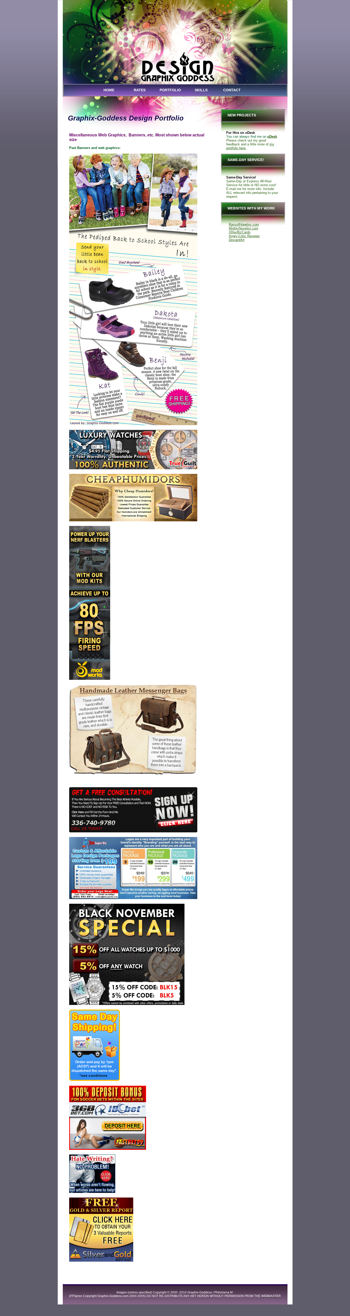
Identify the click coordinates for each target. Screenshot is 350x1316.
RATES (140, 90)
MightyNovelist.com (243, 228)
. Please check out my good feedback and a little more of (252, 140)
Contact (232, 90)
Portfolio (170, 90)
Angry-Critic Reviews (244, 236)
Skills (201, 90)
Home (109, 90)
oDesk (272, 136)
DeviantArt (236, 240)
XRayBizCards (240, 232)
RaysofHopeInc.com (244, 224)
